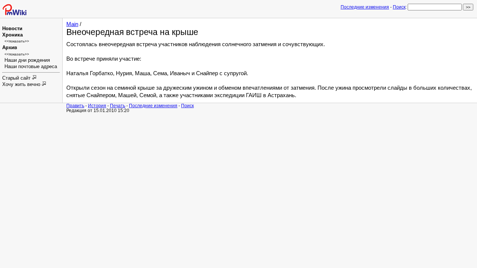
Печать (117, 105)
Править (75, 105)
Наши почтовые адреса (30, 66)
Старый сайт (17, 78)
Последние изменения (365, 7)
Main (72, 24)
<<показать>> (16, 41)
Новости (12, 28)
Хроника (12, 35)
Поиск (399, 7)
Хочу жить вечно (22, 84)
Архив (9, 47)
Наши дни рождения (27, 60)
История (97, 105)
